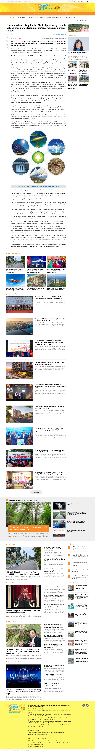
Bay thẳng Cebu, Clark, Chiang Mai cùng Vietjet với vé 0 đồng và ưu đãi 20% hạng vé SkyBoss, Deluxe (15, 290)
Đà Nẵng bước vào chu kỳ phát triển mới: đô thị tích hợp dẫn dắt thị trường (56, 290)
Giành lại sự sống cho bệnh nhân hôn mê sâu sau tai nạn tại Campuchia (79, 564)
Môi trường (24, 14)
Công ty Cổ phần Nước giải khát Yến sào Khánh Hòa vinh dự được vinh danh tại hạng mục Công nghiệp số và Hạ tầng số (53, 626)
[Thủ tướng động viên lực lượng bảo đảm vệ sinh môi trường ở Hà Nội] (59, 524)
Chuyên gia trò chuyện (58, 14)
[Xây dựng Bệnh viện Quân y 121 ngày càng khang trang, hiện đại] (72, 64)
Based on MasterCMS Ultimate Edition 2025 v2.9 (17, 750)
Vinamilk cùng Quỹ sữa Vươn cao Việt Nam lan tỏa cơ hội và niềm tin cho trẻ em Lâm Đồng (49, 451)
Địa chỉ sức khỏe (75, 582)
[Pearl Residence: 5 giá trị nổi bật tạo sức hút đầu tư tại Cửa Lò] (36, 280)
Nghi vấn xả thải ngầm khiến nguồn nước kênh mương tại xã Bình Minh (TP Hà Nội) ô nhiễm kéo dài (76, 513)
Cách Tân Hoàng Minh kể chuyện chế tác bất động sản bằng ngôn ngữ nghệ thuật (53, 684)
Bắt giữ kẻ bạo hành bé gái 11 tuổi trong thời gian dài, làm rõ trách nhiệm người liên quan (72, 85)
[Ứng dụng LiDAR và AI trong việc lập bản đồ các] (28, 514)
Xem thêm (36, 492)
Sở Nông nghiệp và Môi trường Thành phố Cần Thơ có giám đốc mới (79, 548)
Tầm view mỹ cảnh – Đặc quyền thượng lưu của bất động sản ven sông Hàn (50, 363)
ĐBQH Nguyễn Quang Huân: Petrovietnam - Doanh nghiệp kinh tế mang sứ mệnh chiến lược (54, 606)
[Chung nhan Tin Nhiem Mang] (35, 746)
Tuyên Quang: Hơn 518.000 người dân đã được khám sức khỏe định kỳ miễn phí (80, 577)
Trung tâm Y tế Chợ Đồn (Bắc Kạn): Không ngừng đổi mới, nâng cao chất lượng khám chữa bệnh (81, 651)
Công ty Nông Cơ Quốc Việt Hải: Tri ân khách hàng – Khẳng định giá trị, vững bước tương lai (53, 646)
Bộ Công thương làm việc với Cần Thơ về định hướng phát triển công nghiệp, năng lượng (49, 473)
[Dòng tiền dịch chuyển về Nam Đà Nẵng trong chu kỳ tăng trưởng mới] (19, 414)
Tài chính (11, 582)
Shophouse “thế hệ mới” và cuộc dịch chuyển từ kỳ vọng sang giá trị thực (50, 319)
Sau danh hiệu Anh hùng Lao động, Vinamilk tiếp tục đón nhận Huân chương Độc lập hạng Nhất (35, 271)
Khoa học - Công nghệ (47, 14)
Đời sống (34, 14)
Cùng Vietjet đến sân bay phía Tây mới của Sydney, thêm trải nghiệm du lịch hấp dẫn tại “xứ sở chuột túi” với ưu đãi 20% (50, 342)
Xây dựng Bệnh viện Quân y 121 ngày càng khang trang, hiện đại (72, 71)
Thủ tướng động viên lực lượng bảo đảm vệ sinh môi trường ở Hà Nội (76, 521)
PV (15, 34)
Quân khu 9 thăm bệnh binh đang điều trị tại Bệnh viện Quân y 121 (83, 71)
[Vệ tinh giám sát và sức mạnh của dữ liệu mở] (59, 506)
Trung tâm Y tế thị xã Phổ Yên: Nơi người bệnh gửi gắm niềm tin (81, 623)
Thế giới (39, 14)
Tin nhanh (11, 544)
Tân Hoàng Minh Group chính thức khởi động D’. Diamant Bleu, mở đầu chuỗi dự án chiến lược (23, 692)
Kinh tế (21, 38)
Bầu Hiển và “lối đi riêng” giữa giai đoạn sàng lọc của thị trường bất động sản (53, 636)
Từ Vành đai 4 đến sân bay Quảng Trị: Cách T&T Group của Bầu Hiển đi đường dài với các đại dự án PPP (23, 651)
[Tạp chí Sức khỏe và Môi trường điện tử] (47, 7)
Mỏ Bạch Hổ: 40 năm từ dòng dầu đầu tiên (54, 586)
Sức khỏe (18, 14)
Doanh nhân (12, 621)
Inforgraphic (29, 500)
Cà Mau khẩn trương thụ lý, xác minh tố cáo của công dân (83, 85)
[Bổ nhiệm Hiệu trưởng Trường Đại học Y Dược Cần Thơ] (78, 44)
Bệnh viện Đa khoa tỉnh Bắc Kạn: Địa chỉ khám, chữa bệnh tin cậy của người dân (81, 660)
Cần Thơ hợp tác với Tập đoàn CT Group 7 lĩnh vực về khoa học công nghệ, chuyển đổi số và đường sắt (50, 430)
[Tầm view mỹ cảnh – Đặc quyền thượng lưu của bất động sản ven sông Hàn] (19, 370)
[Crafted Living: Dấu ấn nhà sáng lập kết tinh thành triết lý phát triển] (23, 597)
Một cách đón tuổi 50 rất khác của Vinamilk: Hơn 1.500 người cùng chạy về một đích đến (15, 271)
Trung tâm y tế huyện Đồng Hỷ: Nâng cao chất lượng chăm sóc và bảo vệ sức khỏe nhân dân (81, 642)
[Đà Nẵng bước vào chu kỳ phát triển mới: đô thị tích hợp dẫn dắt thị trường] (56, 280)
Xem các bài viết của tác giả (59, 34)
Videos (72, 14)
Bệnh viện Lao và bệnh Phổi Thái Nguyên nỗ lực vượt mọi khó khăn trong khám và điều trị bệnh (81, 615)
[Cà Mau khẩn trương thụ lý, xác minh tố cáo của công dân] (84, 78)
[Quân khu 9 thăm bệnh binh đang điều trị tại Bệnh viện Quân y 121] (84, 64)
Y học (29, 14)
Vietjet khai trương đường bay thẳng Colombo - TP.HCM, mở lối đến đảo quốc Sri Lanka (56, 271)
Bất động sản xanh (14, 662)
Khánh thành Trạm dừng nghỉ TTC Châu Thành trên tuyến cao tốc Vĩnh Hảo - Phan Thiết (49, 297)
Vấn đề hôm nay (12, 14)
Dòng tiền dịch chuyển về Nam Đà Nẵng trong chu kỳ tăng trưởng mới (49, 407)
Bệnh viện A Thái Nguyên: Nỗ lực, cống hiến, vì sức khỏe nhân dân (81, 633)
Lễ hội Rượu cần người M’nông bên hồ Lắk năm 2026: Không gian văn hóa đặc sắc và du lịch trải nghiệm (33, 17)
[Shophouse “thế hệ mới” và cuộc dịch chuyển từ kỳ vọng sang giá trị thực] (19, 326)
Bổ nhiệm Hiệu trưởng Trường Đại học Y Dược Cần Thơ (77, 53)
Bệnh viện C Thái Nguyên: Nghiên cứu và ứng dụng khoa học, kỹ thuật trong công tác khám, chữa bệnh (81, 606)
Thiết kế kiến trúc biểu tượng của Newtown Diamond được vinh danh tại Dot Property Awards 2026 (50, 386)
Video (35, 500)
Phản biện (67, 14)
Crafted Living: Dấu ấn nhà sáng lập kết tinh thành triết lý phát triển (23, 612)
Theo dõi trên (51, 38)
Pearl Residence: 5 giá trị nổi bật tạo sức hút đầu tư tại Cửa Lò (35, 289)
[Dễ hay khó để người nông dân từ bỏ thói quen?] (59, 533)
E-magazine (20, 500)
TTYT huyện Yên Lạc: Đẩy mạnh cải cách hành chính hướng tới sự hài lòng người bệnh (81, 596)
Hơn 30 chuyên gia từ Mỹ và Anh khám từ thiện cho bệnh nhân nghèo (81, 587)
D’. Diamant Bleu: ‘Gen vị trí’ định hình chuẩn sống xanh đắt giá (53, 675)
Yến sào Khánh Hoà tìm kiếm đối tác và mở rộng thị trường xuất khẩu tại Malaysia (54, 596)
